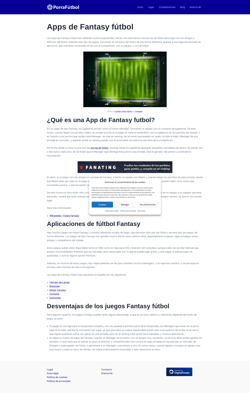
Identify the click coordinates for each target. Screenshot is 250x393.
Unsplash (139, 111)
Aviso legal (141, 211)
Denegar (125, 204)
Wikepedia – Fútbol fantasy (64, 215)
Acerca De (107, 373)
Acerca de (195, 7)
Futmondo (55, 297)
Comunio (54, 294)
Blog (182, 7)
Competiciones (167, 7)
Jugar (151, 7)
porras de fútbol (99, 147)
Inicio (140, 7)
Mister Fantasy (57, 290)
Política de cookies (112, 211)
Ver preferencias (148, 204)
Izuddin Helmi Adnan (123, 111)
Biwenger (54, 286)
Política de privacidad (128, 211)
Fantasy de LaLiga (59, 282)
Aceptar (102, 204)
